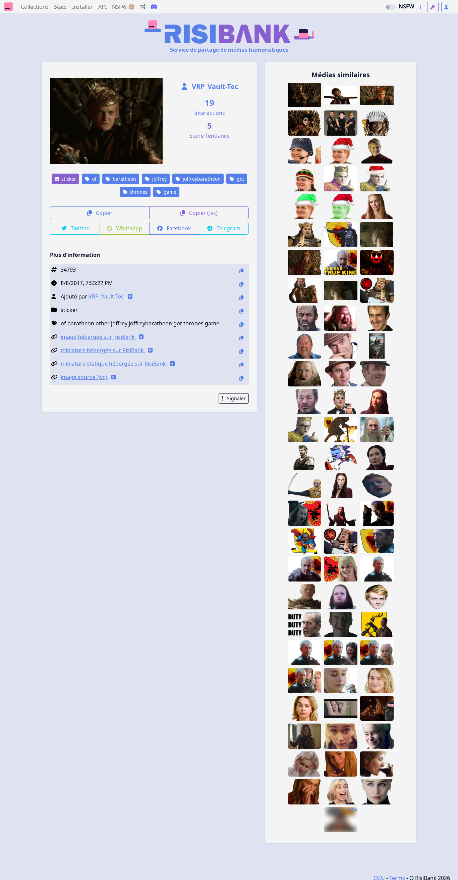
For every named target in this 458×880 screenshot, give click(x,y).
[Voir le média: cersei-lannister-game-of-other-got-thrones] (377, 764)
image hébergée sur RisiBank (98, 336)
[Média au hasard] (142, 6)
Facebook (178, 228)
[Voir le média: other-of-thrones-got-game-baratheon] (340, 569)
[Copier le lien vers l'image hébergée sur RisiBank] (241, 338)
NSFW (406, 6)
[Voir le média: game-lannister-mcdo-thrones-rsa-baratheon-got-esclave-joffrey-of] (304, 151)
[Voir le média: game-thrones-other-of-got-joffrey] (377, 485)
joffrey (159, 179)
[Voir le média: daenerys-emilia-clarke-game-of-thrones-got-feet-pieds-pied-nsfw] (340, 708)
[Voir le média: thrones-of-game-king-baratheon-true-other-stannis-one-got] (340, 262)
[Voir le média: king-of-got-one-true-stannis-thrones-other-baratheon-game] (340, 234)
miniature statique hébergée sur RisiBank (114, 363)
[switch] (390, 7)
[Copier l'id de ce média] (241, 271)
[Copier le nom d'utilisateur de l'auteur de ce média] (241, 297)
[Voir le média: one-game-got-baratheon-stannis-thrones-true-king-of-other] (340, 429)
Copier (104, 213)
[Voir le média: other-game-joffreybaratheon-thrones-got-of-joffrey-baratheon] (304, 95)
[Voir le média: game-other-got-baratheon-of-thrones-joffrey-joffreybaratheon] (377, 95)
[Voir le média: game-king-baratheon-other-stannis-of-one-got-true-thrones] (377, 513)
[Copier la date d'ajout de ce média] (241, 284)
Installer (82, 6)
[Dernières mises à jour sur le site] (420, 7)
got (239, 179)
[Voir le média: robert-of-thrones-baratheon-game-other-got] (304, 234)
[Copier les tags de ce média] (241, 324)
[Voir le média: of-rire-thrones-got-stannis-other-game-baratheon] (340, 624)
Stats (60, 6)
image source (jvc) (84, 377)
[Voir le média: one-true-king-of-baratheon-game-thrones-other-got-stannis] (377, 541)
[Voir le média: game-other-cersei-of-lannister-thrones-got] (304, 791)
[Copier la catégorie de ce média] (241, 311)
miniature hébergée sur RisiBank (103, 350)
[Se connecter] (446, 7)
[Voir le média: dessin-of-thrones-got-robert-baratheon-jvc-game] (340, 541)
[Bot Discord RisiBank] (154, 6)
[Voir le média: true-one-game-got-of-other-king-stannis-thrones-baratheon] (304, 652)
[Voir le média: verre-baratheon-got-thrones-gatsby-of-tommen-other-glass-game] (340, 401)
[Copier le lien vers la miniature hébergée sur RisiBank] (241, 351)
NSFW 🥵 (123, 6)
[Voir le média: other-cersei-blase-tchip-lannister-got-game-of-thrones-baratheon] (377, 206)
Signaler (236, 398)
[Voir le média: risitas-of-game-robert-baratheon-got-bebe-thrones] (340, 596)
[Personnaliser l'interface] (433, 7)
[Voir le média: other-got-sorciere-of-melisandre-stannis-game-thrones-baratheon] (377, 457)
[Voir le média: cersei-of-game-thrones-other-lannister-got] (340, 764)
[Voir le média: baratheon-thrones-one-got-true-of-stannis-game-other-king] (304, 680)
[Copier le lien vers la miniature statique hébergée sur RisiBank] (241, 365)
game (169, 192)
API (102, 6)
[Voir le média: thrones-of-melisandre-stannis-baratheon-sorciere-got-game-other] (377, 401)
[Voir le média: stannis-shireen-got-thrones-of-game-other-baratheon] (304, 513)
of (94, 179)
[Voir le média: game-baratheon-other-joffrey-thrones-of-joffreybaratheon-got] (340, 95)
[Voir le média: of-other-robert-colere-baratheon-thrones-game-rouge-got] (340, 318)
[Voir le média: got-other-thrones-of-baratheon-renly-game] (304, 457)
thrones (138, 192)
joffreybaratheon (201, 179)
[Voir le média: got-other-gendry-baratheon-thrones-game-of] (377, 624)
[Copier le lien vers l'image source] (241, 378)
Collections (35, 6)
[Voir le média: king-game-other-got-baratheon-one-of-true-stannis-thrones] (377, 652)
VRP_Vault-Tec (214, 86)
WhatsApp (128, 228)
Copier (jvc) (203, 213)
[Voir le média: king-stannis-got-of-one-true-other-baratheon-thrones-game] (340, 652)
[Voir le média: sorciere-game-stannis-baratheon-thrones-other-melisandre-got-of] (340, 485)
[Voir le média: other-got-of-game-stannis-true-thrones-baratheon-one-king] (377, 569)
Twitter (79, 228)
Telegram (227, 228)
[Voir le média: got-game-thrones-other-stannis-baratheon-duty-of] (304, 624)
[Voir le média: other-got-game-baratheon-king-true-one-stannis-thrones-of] (304, 569)
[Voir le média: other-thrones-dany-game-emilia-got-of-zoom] (340, 736)
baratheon (123, 179)
